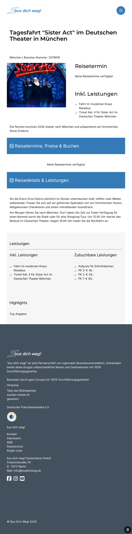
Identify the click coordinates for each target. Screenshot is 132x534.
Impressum (14, 438)
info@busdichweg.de (27, 470)
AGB (9, 442)
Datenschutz (15, 446)
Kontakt (12, 434)
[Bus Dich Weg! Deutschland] (24, 10)
